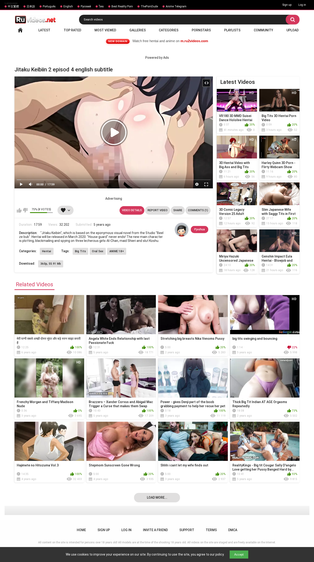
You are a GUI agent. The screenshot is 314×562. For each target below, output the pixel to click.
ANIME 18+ (116, 251)
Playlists (232, 30)
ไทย (101, 6)
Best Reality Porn (122, 6)
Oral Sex (97, 251)
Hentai (46, 251)
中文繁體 (13, 6)
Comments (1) (198, 210)
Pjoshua (199, 229)
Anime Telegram (176, 6)
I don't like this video (25, 210)
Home (20, 30)
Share (177, 210)
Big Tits (80, 251)
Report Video (158, 210)
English (68, 6)
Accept (239, 554)
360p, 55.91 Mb (50, 263)
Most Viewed (105, 30)
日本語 (31, 6)
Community (263, 30)
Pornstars (201, 30)
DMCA (232, 530)
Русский (86, 6)
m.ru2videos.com (194, 41)
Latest (44, 30)
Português (49, 6)
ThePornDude (149, 6)
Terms (211, 530)
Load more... (157, 497)
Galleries (137, 30)
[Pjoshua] (181, 230)
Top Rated (72, 30)
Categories (168, 30)
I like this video (19, 210)
